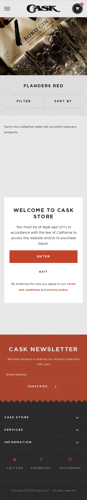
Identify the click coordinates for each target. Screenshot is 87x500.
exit (43, 272)
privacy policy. (57, 290)
